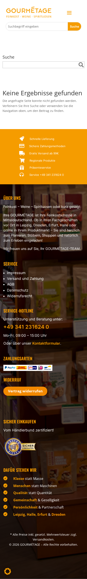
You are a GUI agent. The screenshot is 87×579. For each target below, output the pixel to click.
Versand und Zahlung (25, 278)
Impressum (16, 273)
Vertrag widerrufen (25, 391)
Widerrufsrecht (19, 296)
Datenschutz (17, 290)
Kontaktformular (46, 343)
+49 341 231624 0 (52, 174)
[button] (7, 571)
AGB (10, 284)
